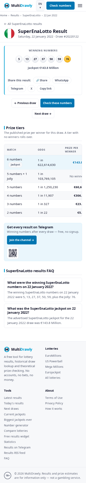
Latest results (13, 398)
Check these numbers (57, 103)
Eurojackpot (53, 372)
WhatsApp (61, 80)
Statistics (10, 442)
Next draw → (43, 113)
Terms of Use (54, 398)
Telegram (17, 88)
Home (3, 15)
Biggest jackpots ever (18, 420)
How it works (53, 408)
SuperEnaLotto (32, 15)
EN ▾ (40, 5)
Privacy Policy (54, 403)
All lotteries (52, 378)
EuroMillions (53, 355)
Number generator (16, 425)
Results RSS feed (14, 453)
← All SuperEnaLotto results (23, 24)
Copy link (46, 88)
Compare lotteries (16, 431)
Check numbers (60, 5)
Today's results (14, 403)
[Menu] (79, 5)
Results (15, 15)
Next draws (11, 408)
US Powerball (53, 361)
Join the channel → (21, 240)
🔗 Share (41, 80)
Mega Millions (54, 367)
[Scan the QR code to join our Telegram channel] (13, 253)
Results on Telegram (17, 447)
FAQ (6, 458)
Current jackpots (15, 414)
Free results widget (16, 436)
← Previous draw (25, 103)
